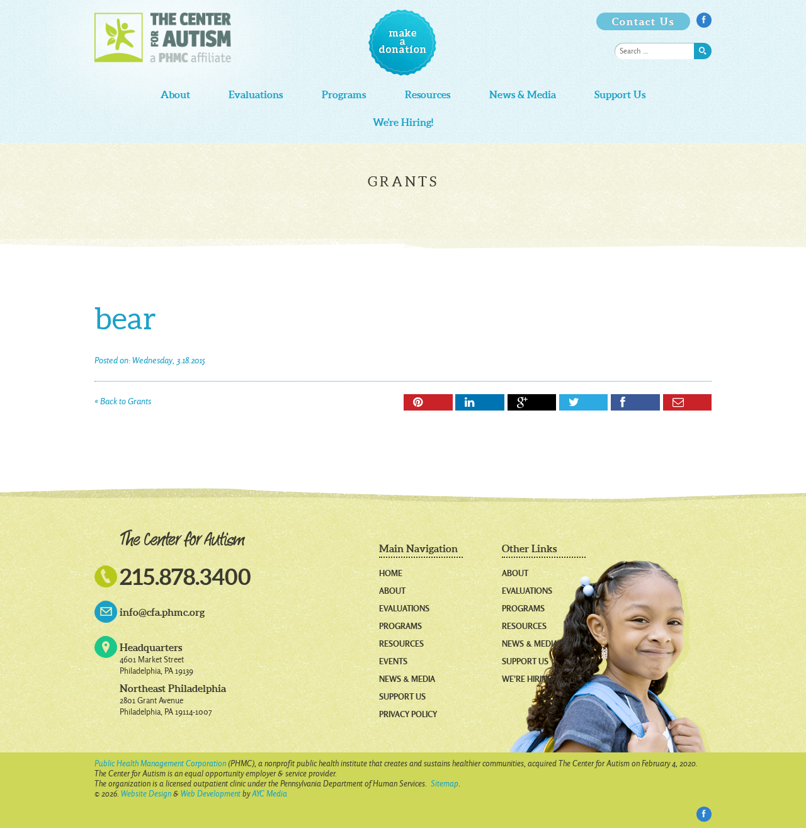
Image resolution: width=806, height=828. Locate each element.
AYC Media (269, 793)
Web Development (211, 793)
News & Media (522, 94)
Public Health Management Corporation (160, 763)
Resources (427, 94)
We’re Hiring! (528, 679)
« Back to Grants (122, 401)
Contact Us (643, 21)
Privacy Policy (408, 714)
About (175, 94)
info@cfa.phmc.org (162, 612)
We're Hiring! (403, 122)
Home (390, 573)
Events (393, 661)
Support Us (619, 94)
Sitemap (444, 783)
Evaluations (256, 94)
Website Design (146, 793)
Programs (344, 94)
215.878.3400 (185, 576)
